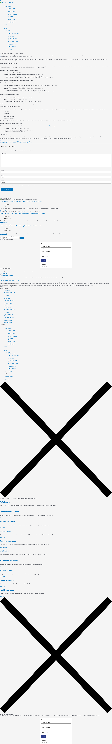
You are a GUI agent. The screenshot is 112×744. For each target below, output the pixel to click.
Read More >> (3, 210)
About (5, 24)
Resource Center (8, 26)
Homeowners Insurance (13, 9)
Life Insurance (11, 16)
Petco (19, 76)
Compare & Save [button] (8, 6)
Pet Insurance (11, 13)
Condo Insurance (12, 21)
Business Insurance (12, 14)
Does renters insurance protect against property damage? (21, 201)
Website (3, 180)
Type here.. (3, 153)
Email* (2, 175)
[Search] (22, 238)
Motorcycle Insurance (13, 18)
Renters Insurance (12, 11)
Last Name (43, 248)
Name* (2, 170)
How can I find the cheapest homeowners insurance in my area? (23, 214)
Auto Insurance (11, 8)
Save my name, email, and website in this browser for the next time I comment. (21, 186)
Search (1, 237)
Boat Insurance (11, 19)
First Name (43, 243)
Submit (43, 260)
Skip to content (3, 0)
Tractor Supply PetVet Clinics (28, 76)
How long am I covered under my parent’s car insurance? (20, 226)
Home (5, 5)
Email (42, 254)
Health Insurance (12, 22)
